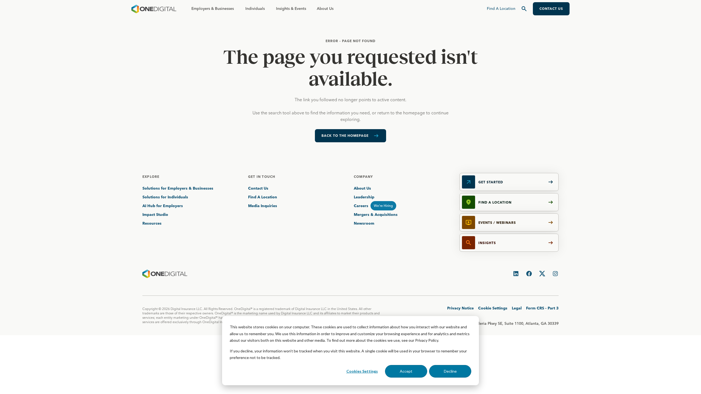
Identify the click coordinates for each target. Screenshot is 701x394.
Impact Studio (155, 214)
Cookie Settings (492, 308)
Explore (150, 177)
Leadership (364, 197)
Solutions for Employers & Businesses (177, 188)
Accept (406, 371)
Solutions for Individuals (165, 197)
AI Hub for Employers (163, 205)
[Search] (524, 8)
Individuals (255, 8)
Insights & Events (291, 8)
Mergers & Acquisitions (376, 214)
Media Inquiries (262, 205)
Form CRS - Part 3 (542, 308)
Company (363, 177)
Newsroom (364, 223)
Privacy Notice (460, 308)
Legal (517, 308)
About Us (325, 8)
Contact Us (258, 188)
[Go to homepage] (153, 8)
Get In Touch (261, 177)
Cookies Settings (362, 371)
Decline (450, 371)
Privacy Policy (426, 340)
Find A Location (262, 197)
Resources (152, 223)
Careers (361, 205)
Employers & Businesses (212, 8)
